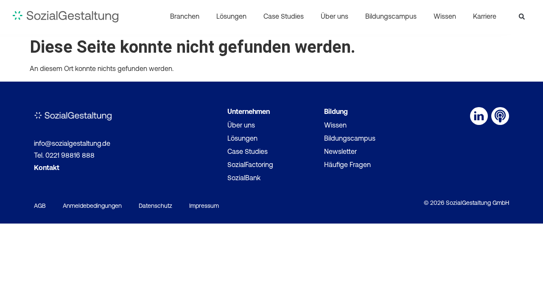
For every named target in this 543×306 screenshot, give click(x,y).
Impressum (204, 206)
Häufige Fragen (347, 165)
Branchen (184, 17)
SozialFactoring (250, 165)
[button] (521, 16)
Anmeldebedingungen (92, 206)
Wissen (445, 17)
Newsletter (340, 152)
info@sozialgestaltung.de (72, 144)
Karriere (484, 17)
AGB (40, 206)
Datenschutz (155, 206)
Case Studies (283, 17)
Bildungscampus (391, 17)
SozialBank (243, 178)
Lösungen (231, 17)
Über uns (334, 17)
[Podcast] (500, 116)
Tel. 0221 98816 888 (64, 156)
